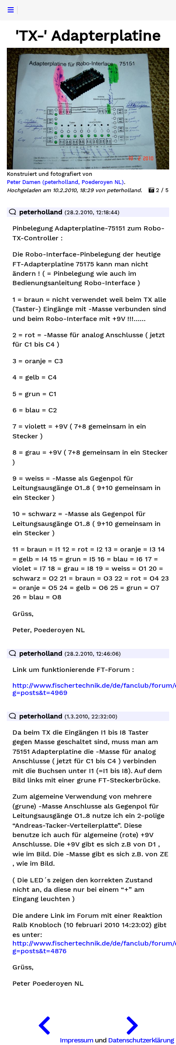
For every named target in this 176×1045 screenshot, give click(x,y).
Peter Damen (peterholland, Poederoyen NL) (65, 182)
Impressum (76, 1040)
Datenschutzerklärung (141, 1040)
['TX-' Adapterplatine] (44, 1023)
